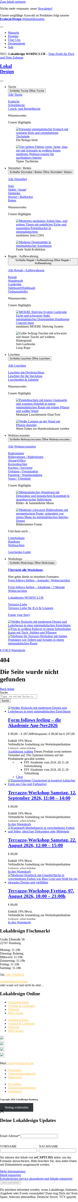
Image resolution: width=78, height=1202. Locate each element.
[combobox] (18, 696)
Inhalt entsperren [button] (10, 1175)
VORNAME (8, 1146)
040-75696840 (15, 974)
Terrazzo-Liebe (17, 604)
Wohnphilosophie (22, 19)
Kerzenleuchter (17, 464)
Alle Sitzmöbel (17, 179)
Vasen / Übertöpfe (19, 478)
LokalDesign (7, 68)
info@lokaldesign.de (20, 1063)
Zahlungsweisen (18, 1002)
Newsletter (15, 1070)
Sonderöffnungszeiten (14, 981)
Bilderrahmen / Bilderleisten (25, 457)
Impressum (15, 1077)
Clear (19, 777)
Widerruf (13, 1009)
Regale (12, 277)
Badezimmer (16, 453)
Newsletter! (45, 8)
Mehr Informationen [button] (12, 1171)
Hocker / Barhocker (20, 196)
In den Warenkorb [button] (19, 824)
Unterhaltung (16, 538)
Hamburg (14, 541)
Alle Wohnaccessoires (22, 446)
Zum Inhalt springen (13, 1)
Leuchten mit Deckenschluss (26, 372)
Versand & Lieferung (21, 1006)
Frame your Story (19, 615)
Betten (12, 200)
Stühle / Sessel (17, 189)
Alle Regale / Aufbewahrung (26, 270)
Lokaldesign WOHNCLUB (25, 597)
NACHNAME (48, 1146)
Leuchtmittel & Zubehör (23, 379)
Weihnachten (16, 545)
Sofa (11, 186)
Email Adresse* (10, 1136)
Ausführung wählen (20, 751)
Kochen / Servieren (20, 467)
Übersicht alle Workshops (26, 570)
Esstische (14, 101)
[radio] (51, 764)
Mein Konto (15, 1013)
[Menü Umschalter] (1, 26)
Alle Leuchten (17, 365)
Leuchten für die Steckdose (25, 376)
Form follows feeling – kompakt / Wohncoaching (39, 580)
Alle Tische (15, 94)
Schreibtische (16, 105)
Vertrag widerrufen (16, 1107)
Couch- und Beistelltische (24, 108)
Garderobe (14, 284)
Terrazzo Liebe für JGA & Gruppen (30, 608)
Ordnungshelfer (18, 291)
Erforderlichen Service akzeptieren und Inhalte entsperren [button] (36, 1178)
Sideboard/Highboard (21, 288)
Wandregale (15, 280)
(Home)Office (17, 460)
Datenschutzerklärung (22, 1073)
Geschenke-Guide (19, 552)
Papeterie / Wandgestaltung (25, 475)
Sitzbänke (14, 193)
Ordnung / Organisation (23, 471)
